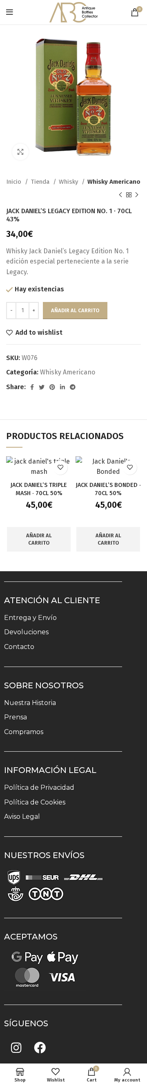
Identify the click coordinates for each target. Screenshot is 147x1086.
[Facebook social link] (32, 387)
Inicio (14, 181)
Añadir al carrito (75, 310)
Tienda (41, 181)
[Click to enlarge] (20, 152)
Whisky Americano (113, 181)
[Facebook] (39, 1047)
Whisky (69, 181)
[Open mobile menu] (9, 12)
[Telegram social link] (72, 387)
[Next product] (137, 195)
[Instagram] (16, 1047)
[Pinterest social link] (52, 387)
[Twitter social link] (41, 387)
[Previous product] (120, 195)
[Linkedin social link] (62, 387)
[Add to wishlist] (60, 467)
